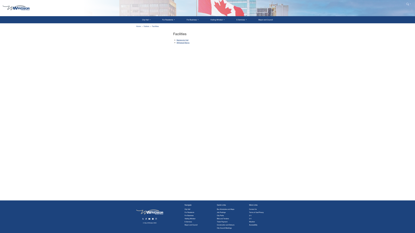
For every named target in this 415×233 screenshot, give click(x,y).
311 (250, 218)
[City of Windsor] (16, 6)
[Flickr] (153, 218)
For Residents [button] (167, 19)
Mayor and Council (265, 19)
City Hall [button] (145, 19)
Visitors (146, 26)
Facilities (155, 26)
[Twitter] (143, 218)
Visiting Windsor (190, 218)
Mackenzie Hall (182, 40)
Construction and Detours (225, 225)
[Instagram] (156, 218)
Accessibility (253, 225)
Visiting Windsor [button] (216, 19)
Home (138, 26)
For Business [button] (192, 19)
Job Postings (221, 212)
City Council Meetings (224, 228)
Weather (252, 222)
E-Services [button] (240, 19)
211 (250, 215)
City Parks (220, 215)
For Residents (189, 212)
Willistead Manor (183, 42)
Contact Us (253, 209)
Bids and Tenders (223, 218)
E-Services (188, 222)
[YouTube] (149, 218)
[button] (408, 4)
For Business (189, 215)
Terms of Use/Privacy (256, 212)
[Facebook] (146, 218)
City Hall (187, 209)
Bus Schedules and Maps (225, 209)
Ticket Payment (222, 222)
